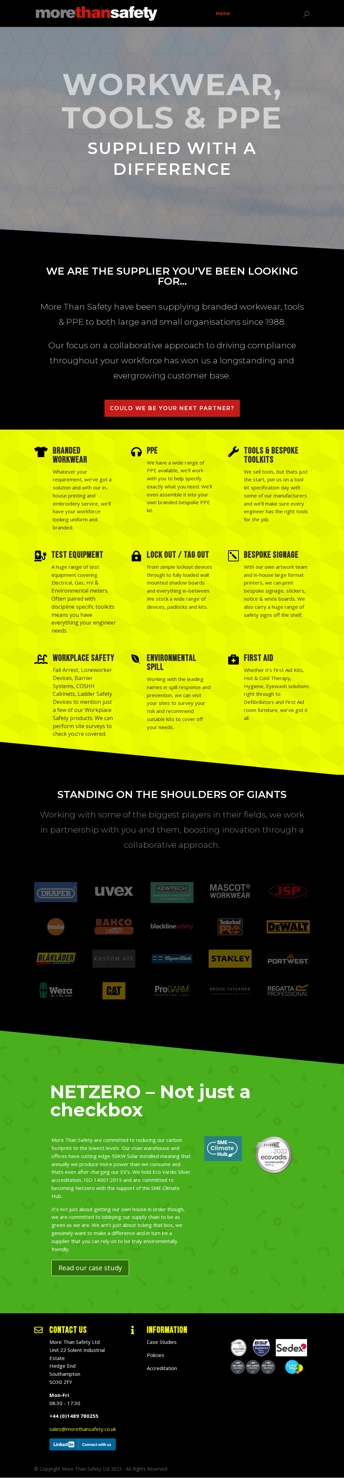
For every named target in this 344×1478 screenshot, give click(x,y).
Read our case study (90, 1267)
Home (223, 13)
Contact (286, 13)
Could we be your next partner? (172, 408)
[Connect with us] (82, 1448)
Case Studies (253, 13)
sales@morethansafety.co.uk (82, 1429)
